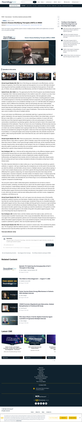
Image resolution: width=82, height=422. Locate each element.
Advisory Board (41, 369)
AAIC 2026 (59, 5)
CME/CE (55, 2)
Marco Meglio (24, 295)
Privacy (41, 380)
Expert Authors (29, 5)
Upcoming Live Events (41, 5)
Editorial (41, 370)
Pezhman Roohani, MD (32, 270)
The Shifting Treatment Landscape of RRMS (41, 253)
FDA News (35, 5)
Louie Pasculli (24, 308)
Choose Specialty (13, 5)
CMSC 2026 (49, 5)
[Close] (80, 417)
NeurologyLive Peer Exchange (24, 253)
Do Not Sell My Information (41, 377)
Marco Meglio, (24, 270)
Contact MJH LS (41, 375)
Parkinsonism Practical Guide (67, 5)
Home (3, 16)
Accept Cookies (72, 417)
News (38, 2)
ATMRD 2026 (54, 5)
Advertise (41, 374)
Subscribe (49, 244)
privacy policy (27, 247)
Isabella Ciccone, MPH (25, 281)
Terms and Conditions (41, 378)
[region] (41, 418)
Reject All (63, 417)
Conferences (48, 2)
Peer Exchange (8, 16)
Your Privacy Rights (41, 381)
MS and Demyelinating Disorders (9, 253)
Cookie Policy (18, 420)
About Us (41, 367)
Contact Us (41, 372)
